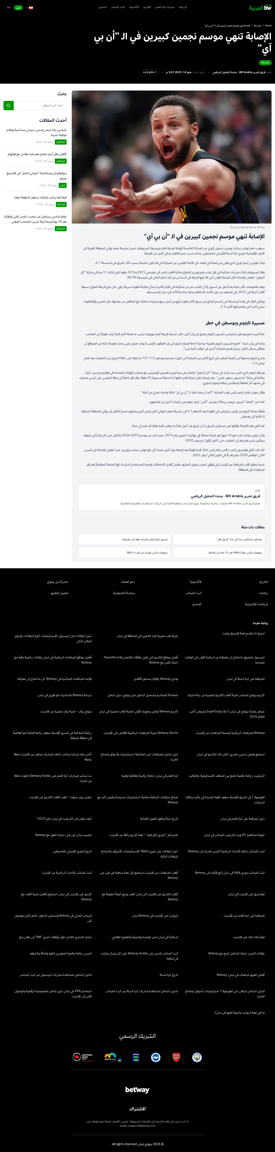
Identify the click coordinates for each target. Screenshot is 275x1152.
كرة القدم (61, 141)
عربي (18, 7)
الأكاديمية (134, 7)
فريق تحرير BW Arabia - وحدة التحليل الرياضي (239, 72)
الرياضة (183, 7)
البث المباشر (118, 7)
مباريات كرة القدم (165, 7)
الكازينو (147, 7)
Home (268, 25)
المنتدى (103, 7)
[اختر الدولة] (29, 8)
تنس (62, 185)
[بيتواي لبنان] (260, 7)
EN (9, 7)
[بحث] (8, 105)
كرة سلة (257, 25)
